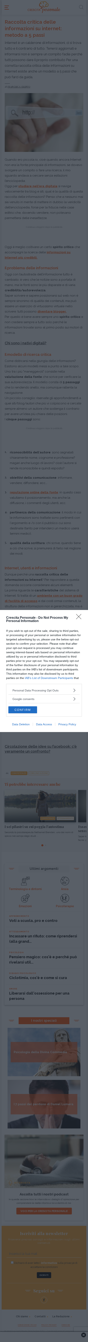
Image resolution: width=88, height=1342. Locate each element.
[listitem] (44, 690)
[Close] (80, 618)
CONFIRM (23, 709)
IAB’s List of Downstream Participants (49, 678)
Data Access (44, 724)
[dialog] (44, 671)
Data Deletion (21, 724)
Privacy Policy (67, 724)
